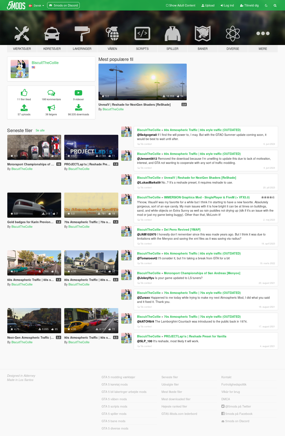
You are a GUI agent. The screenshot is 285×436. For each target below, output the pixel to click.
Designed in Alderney (21, 375)
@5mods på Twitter (237, 406)
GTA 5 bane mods (113, 421)
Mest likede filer (171, 392)
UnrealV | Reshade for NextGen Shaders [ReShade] (200, 177)
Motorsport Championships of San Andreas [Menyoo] (202, 273)
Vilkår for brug (230, 392)
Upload (209, 5)
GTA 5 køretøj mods (115, 384)
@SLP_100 (144, 341)
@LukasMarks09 (149, 182)
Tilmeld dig (251, 5)
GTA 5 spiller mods (114, 414)
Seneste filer (169, 377)
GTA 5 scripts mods (114, 406)
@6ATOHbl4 (145, 321)
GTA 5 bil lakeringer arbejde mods (124, 392)
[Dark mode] (266, 5)
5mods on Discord (236, 421)
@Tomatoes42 (147, 258)
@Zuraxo (143, 297)
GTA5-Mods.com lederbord (179, 414)
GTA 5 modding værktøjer (118, 377)
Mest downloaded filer (175, 399)
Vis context (146, 143)
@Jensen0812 (147, 158)
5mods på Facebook (238, 414)
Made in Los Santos (20, 380)
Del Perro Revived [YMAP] (182, 229)
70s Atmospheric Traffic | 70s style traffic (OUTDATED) (202, 293)
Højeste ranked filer (174, 406)
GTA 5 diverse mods (115, 428)
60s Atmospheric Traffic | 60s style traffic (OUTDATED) (202, 130)
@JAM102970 (146, 234)
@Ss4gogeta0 (147, 134)
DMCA (225, 399)
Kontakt (226, 377)
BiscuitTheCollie (45, 62)
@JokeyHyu (145, 278)
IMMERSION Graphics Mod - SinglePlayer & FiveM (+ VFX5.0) (207, 197)
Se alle (40, 130)
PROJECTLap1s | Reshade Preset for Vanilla (195, 336)
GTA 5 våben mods (114, 399)
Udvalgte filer (170, 384)
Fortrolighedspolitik (233, 384)
